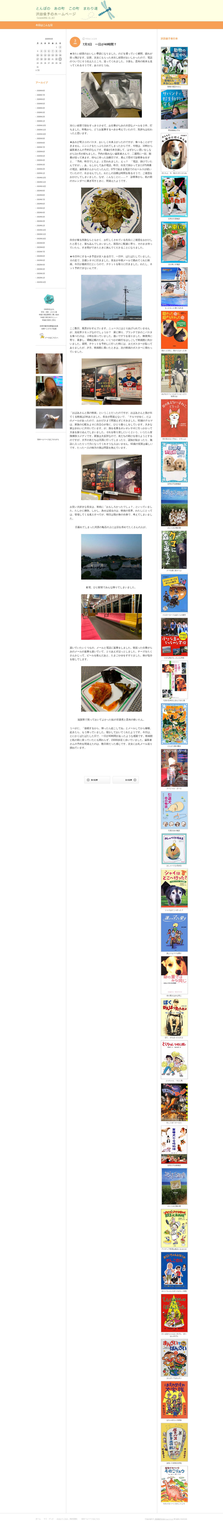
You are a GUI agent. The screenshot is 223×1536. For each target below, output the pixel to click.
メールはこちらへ (51, 338)
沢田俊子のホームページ (164, 1519)
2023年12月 (41, 230)
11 (41, 55)
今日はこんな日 (91, 39)
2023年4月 (41, 265)
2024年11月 (41, 182)
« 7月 (38, 70)
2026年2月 (41, 117)
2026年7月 (41, 95)
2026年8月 (41, 90)
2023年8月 (41, 247)
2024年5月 (41, 208)
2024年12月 (41, 178)
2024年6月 (41, 204)
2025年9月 (41, 138)
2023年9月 (41, 243)
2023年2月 (41, 273)
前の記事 (94, 780)
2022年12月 (41, 282)
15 (56, 55)
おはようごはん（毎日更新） (67, 1519)
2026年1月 (41, 121)
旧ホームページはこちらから (47, 439)
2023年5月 (41, 260)
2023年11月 (41, 234)
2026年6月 (41, 99)
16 (60, 55)
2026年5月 (41, 104)
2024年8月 (41, 195)
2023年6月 (41, 256)
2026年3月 (41, 112)
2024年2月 (41, 221)
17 (38, 59)
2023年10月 (41, 238)
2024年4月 (41, 212)
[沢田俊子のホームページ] (77, 10)
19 (45, 59)
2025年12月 (41, 125)
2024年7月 (41, 199)
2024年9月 (41, 191)
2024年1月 (41, 225)
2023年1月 (41, 278)
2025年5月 (41, 156)
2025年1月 (41, 173)
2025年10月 (41, 134)
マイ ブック (49, 1519)
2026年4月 (41, 108)
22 (56, 59)
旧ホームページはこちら (90, 1519)
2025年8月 (41, 143)
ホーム (38, 1519)
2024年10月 (41, 186)
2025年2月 (41, 169)
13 (49, 55)
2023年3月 (41, 269)
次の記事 (128, 780)
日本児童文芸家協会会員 (49, 326)
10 (38, 55)
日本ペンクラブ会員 (48, 329)
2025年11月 (41, 130)
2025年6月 (41, 151)
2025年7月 (41, 147)
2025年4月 (41, 160)
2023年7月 (41, 252)
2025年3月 (41, 164)
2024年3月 (41, 217)
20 (49, 59)
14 (53, 55)
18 (41, 59)
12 (45, 55)
